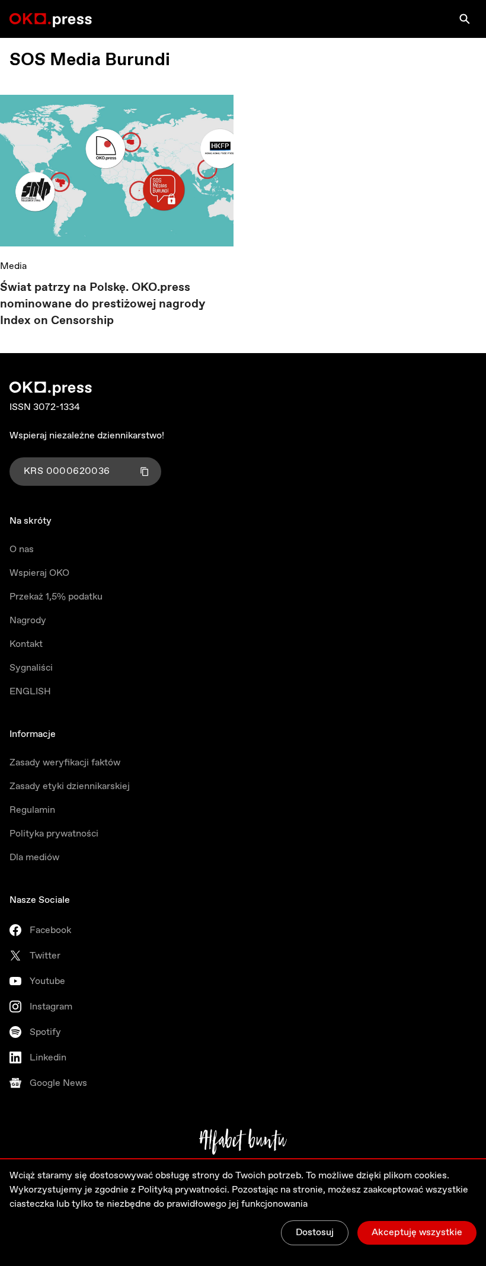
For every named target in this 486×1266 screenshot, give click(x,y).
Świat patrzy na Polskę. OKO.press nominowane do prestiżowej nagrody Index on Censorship (102, 304)
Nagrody (27, 620)
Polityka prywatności (53, 834)
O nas (21, 549)
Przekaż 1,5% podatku (56, 597)
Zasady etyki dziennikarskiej (69, 786)
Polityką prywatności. (183, 1190)
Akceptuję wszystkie (417, 1232)
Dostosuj (315, 1232)
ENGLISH (30, 691)
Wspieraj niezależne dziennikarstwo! (86, 436)
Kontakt (26, 644)
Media (13, 266)
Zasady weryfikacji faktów (64, 763)
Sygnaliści (31, 668)
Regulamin (32, 810)
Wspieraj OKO (39, 573)
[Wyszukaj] (465, 19)
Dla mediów (34, 857)
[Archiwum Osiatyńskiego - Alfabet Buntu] (243, 1142)
